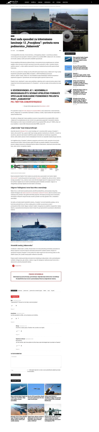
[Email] (22, 286)
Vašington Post (24, 131)
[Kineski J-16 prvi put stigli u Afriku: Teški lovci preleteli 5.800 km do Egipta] (68, 75)
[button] (91, 2)
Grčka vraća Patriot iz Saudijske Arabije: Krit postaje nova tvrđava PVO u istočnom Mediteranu (53, 398)
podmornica (25, 290)
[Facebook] (12, 286)
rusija (48, 290)
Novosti (17, 6)
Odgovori (12, 309)
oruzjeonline (21, 50)
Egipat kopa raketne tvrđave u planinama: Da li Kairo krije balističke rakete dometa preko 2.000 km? (36, 419)
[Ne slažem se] (16, 305)
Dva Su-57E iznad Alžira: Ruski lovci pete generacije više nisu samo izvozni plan (36, 398)
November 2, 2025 (44, 106)
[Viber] (28, 286)
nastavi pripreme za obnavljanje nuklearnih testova (35, 192)
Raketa (44, 290)
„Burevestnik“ (14, 178)
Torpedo (52, 290)
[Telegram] (25, 286)
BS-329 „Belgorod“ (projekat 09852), (31, 110)
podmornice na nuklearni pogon (36, 290)
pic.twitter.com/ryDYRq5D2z (26, 101)
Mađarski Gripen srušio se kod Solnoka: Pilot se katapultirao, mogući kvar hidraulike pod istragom (80, 92)
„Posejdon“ (38, 178)
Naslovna (13, 6)
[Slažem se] (12, 305)
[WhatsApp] (18, 286)
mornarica (20, 290)
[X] (15, 286)
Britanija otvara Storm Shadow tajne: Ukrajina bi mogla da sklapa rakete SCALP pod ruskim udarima (19, 419)
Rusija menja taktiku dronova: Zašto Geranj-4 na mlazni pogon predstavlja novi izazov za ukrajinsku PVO (53, 419)
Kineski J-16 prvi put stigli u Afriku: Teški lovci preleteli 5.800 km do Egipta (82, 75)
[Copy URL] (32, 286)
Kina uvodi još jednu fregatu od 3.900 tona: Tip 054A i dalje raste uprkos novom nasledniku (19, 398)
